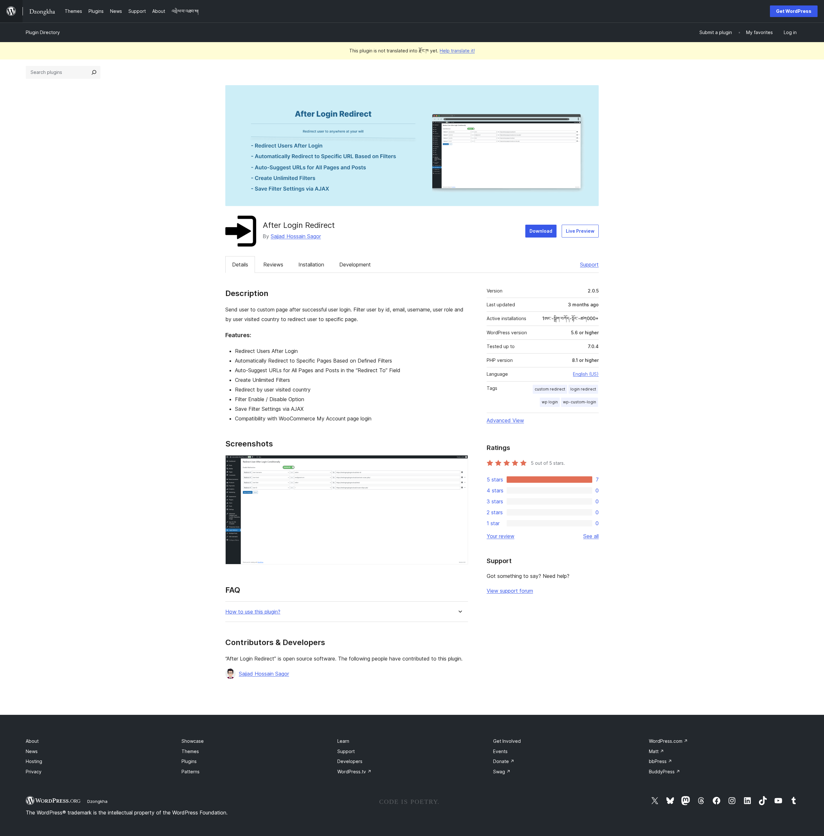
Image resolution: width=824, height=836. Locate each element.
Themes (190, 751)
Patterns (191, 771)
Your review (500, 536)
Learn (343, 741)
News (32, 751)
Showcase (193, 741)
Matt (656, 751)
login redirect (583, 389)
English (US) (586, 374)
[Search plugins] (94, 72)
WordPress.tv (354, 771)
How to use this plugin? (252, 612)
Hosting (34, 761)
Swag (501, 771)
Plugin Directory (43, 32)
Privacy (34, 771)
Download (540, 231)
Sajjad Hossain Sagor (296, 236)
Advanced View (505, 420)
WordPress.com (668, 741)
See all (591, 536)
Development (355, 264)
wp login (550, 402)
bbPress (660, 761)
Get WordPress (793, 11)
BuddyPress (664, 771)
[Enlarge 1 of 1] (459, 464)
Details (240, 264)
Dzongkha (97, 801)
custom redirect (550, 389)
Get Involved (507, 741)
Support (589, 264)
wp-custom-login (579, 402)
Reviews (273, 264)
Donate (503, 761)
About (32, 741)
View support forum (510, 591)
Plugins (189, 761)
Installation (311, 264)
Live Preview (580, 231)
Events (500, 751)
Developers (349, 761)
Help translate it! (457, 50)
